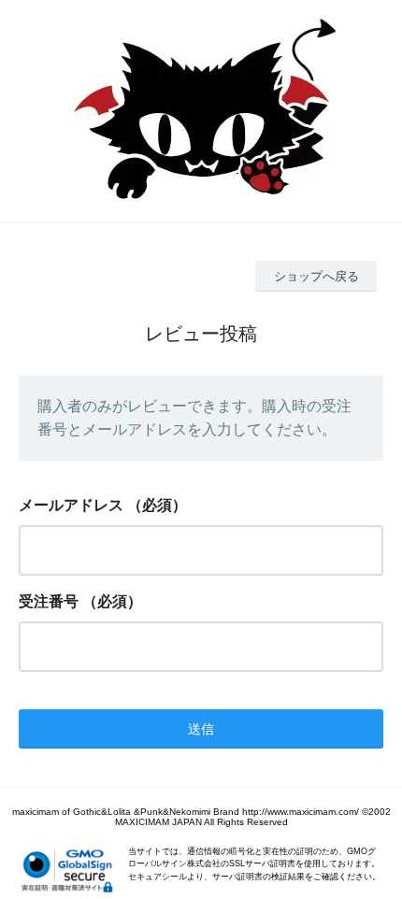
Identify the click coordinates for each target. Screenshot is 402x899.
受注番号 (49, 601)
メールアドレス (71, 505)
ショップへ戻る (316, 276)
